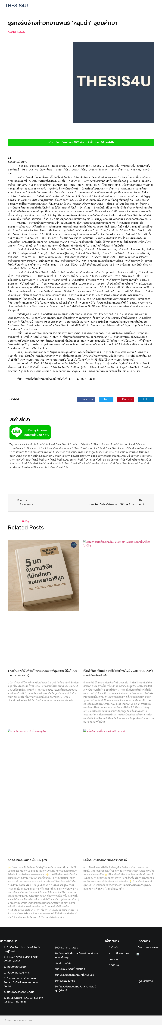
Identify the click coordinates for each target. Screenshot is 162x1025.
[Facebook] (139, 989)
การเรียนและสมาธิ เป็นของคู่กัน (27, 860)
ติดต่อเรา (144, 941)
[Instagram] (145, 989)
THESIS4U (16, 6)
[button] (147, 6)
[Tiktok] (157, 989)
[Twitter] (139, 994)
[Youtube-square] (151, 989)
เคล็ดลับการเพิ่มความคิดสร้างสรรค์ (105, 860)
